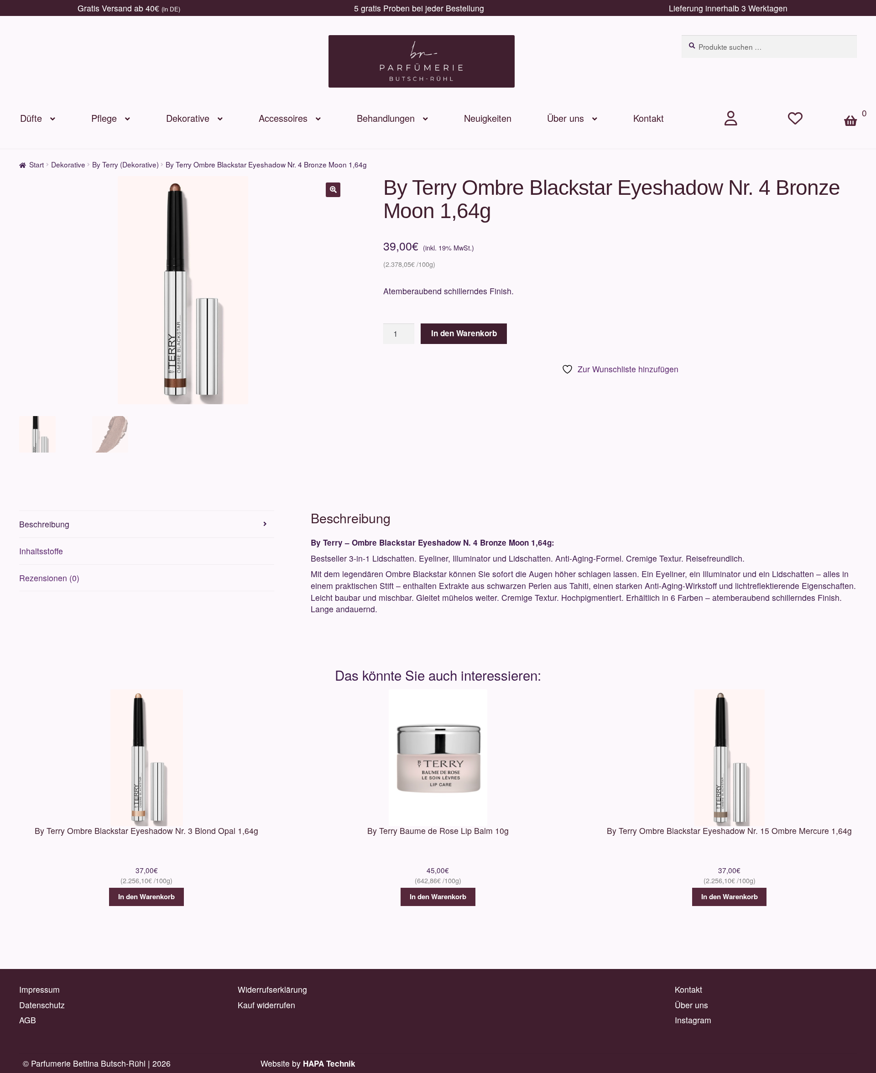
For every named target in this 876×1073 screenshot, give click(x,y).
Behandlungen (386, 118)
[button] (333, 189)
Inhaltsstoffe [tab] (41, 551)
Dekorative (187, 118)
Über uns (565, 118)
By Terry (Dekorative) (125, 164)
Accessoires (283, 118)
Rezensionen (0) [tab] (49, 577)
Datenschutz (42, 1004)
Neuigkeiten (487, 118)
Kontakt (648, 118)
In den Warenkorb (464, 333)
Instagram (693, 1020)
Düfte (31, 118)
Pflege (104, 118)
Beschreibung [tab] (44, 524)
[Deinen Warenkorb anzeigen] (855, 105)
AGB (27, 1020)
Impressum (39, 989)
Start (36, 164)
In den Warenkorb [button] (146, 896)
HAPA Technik (329, 1063)
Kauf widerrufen (266, 1004)
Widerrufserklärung (272, 989)
